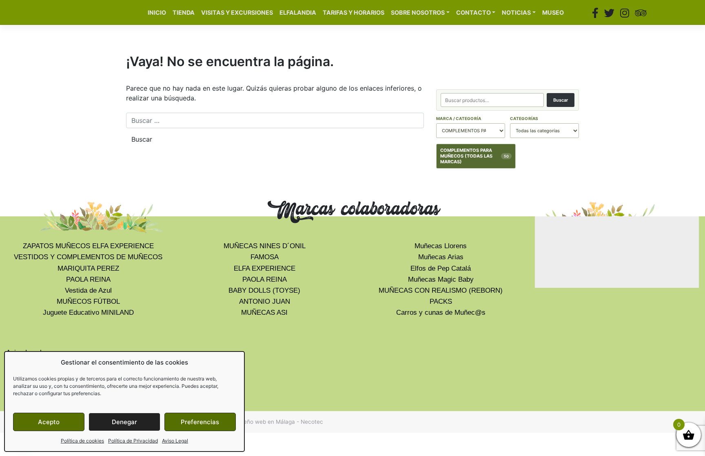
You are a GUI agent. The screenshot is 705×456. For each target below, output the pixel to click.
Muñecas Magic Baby (441, 279)
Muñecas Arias (440, 257)
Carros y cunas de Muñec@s (441, 312)
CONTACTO (473, 12)
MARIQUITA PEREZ (88, 268)
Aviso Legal (175, 441)
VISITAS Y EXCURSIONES (237, 12)
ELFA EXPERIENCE (264, 268)
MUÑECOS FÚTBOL (88, 301)
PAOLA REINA (88, 279)
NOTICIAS (516, 12)
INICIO (157, 12)
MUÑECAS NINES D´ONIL (265, 246)
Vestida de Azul (88, 290)
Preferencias (200, 422)
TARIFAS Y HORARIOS (353, 12)
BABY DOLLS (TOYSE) (264, 290)
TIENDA (184, 12)
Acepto (49, 422)
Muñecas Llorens (441, 246)
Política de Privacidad (133, 441)
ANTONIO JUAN (264, 301)
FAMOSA (265, 257)
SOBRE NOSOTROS (418, 12)
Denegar (124, 422)
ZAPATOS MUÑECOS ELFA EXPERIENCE (88, 246)
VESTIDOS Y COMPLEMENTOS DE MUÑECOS (88, 257)
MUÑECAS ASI (264, 312)
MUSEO (553, 12)
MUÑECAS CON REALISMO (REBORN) (441, 290)
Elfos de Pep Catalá (440, 268)
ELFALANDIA (297, 12)
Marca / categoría (458, 118)
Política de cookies (82, 441)
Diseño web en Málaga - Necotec (279, 421)
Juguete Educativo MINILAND (88, 312)
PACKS (441, 301)
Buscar (560, 100)
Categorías (524, 118)
